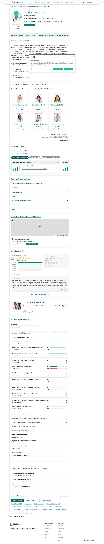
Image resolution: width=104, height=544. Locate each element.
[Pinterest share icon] (93, 541)
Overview (14, 35)
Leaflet (56, 235)
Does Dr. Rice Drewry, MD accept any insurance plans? (26, 422)
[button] (30, 337)
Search (83, 2)
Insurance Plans (43, 35)
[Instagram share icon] (87, 541)
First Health (15, 205)
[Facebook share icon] (84, 541)
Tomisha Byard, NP (48, 509)
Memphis (35, 6)
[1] (45, 262)
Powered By (12, 516)
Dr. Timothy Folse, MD (45, 507)
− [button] (12, 222)
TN (31, 6)
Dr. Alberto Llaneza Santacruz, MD (31, 509)
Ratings (34, 35)
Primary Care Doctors (23, 6)
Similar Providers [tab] (17, 500)
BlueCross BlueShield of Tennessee (22, 200)
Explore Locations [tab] (31, 500)
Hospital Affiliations (62, 35)
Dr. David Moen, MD (39, 504)
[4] (53, 262)
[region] (52, 63)
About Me (52, 35)
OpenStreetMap (61, 235)
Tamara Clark (28, 504)
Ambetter (14, 188)
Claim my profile (29, 312)
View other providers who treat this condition (34, 169)
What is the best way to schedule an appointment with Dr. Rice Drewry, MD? (31, 418)
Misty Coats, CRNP (16, 507)
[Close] (73, 56)
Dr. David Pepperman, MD (30, 507)
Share (17, 28)
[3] (51, 262)
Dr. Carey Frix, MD (15, 509)
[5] (56, 262)
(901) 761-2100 (32, 243)
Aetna (13, 209)
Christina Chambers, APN (53, 504)
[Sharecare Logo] (18, 2)
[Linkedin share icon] (89, 541)
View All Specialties (64, 496)
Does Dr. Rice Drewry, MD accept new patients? (24, 426)
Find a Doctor (13, 6)
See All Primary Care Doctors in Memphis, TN (21, 514)
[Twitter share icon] (91, 541)
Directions (19, 244)
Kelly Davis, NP (57, 507)
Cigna (13, 196)
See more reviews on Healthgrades (39, 294)
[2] (48, 262)
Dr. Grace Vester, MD (61, 509)
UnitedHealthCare (17, 192)
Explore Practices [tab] (46, 500)
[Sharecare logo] (25, 524)
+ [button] (12, 220)
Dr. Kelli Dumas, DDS (16, 504)
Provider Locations (24, 35)
